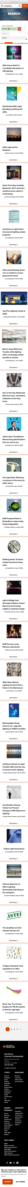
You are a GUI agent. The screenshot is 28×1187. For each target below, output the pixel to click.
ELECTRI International (10, 1151)
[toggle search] (19, 6)
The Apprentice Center (7, 1100)
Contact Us (18, 1121)
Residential (7, 1093)
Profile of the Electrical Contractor (7, 1121)
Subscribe (25, 5)
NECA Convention (9, 1145)
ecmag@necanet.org (10, 1068)
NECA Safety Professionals (11, 1155)
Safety (6, 1095)
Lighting (6, 1089)
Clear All (5, 33)
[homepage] (8, 6)
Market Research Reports (7, 1115)
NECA (6, 1143)
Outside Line (7, 1091)
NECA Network (8, 1153)
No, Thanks (20, 1182)
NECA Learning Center (10, 1147)
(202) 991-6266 (8, 1065)
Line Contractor (19, 1081)
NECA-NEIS (7, 1149)
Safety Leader (19, 1079)
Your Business (8, 1096)
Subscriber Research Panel (7, 1129)
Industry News (8, 1087)
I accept (7, 1182)
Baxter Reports (8, 1125)
